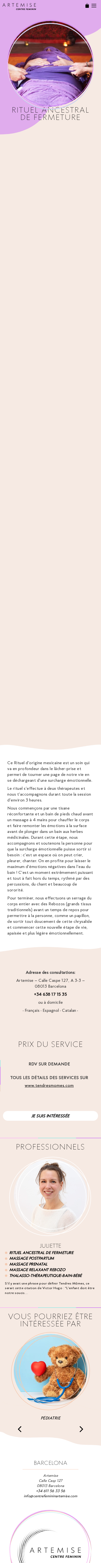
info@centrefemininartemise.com (50, 1496)
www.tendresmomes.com (49, 1085)
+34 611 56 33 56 (50, 1491)
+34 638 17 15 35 (50, 994)
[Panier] (87, 5)
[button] (19, 1429)
